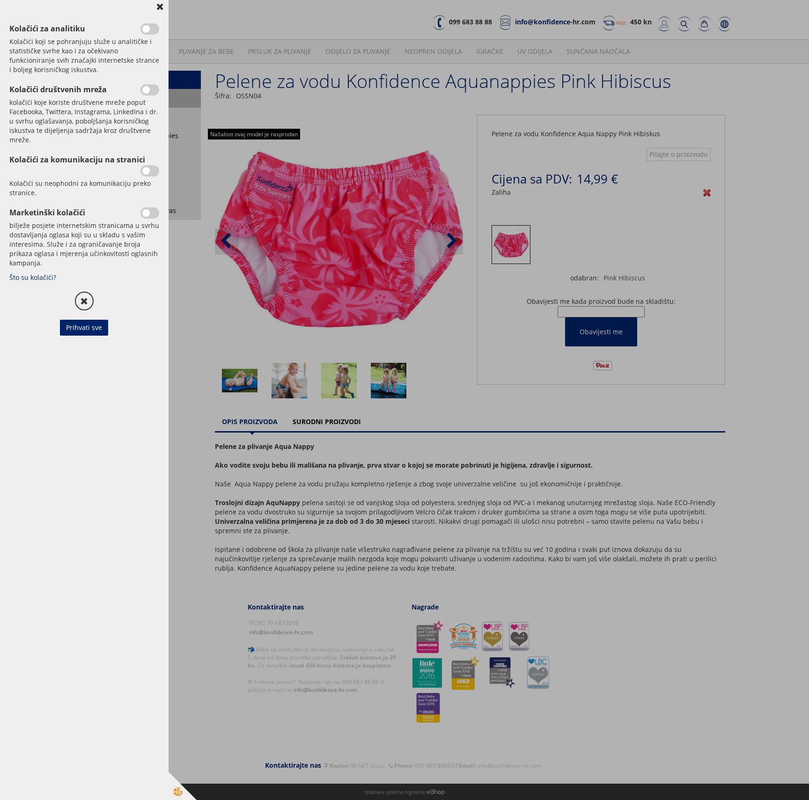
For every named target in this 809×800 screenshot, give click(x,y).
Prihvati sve (84, 327)
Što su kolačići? (32, 277)
